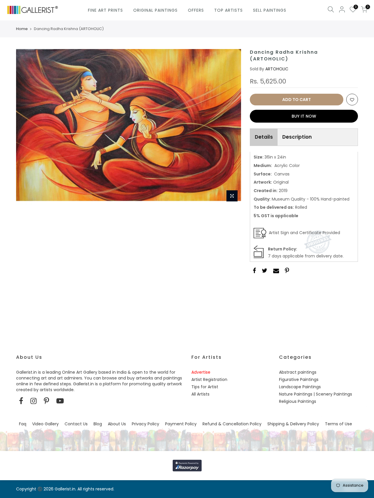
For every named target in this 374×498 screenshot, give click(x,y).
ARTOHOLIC (276, 69)
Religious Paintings (297, 401)
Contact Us (76, 424)
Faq (22, 424)
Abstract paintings (297, 372)
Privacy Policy (145, 424)
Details (264, 136)
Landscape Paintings (300, 387)
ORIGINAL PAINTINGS (155, 10)
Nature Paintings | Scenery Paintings (315, 394)
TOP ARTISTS (228, 10)
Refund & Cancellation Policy (232, 424)
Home (22, 29)
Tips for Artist (204, 387)
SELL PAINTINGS (269, 10)
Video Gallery (45, 424)
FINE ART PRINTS (105, 10)
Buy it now (304, 116)
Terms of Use (338, 424)
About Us (117, 424)
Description (297, 136)
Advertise (200, 372)
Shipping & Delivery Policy (293, 424)
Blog (98, 424)
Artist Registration (209, 379)
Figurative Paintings (298, 379)
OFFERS (196, 10)
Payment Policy (181, 424)
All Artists (200, 394)
